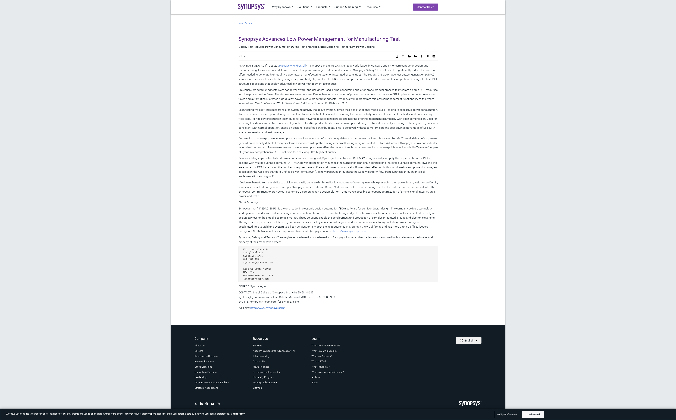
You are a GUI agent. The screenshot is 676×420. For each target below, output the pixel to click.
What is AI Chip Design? (324, 350)
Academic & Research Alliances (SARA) (274, 350)
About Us (200, 345)
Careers (199, 350)
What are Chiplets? (321, 356)
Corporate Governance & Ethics (212, 382)
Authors (315, 377)
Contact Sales (425, 7)
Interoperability (261, 356)
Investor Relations (204, 361)
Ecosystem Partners (206, 372)
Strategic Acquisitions (206, 387)
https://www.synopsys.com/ (350, 231)
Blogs (314, 382)
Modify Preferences (507, 414)
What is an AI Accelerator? (325, 345)
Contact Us (259, 361)
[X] (196, 403)
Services (257, 345)
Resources (371, 7)
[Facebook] (206, 403)
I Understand (533, 414)
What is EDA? (318, 361)
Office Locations (203, 366)
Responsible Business (206, 356)
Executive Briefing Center (266, 372)
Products (321, 7)
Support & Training (346, 7)
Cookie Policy (238, 413)
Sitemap (257, 387)
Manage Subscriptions (265, 382)
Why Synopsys (281, 7)
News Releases (246, 23)
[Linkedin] (201, 403)
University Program (263, 377)
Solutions (303, 7)
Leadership (200, 377)
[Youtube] (212, 403)
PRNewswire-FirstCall (292, 65)
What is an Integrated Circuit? (327, 372)
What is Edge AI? (320, 366)
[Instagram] (218, 403)
